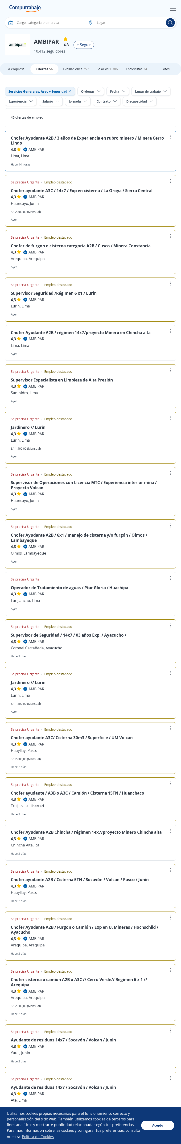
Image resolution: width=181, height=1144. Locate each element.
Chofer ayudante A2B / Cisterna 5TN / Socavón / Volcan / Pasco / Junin (80, 879)
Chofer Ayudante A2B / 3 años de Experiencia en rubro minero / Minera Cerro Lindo (87, 140)
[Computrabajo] (25, 8)
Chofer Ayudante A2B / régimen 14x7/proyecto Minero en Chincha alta (81, 332)
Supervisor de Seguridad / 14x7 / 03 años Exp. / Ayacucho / (68, 635)
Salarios (107, 69)
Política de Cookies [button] (38, 1136)
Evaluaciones (76, 69)
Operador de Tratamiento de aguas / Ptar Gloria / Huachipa (69, 587)
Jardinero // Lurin (28, 427)
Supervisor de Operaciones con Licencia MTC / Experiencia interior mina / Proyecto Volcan (84, 485)
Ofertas (44, 69)
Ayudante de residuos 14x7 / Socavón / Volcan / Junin (63, 1040)
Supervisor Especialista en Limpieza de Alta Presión (62, 380)
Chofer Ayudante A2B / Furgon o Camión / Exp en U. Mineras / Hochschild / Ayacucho (84, 929)
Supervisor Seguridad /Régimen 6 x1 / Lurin (54, 293)
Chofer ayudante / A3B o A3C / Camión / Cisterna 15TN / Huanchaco (77, 793)
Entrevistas (136, 69)
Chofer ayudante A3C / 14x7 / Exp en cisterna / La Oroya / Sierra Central (81, 190)
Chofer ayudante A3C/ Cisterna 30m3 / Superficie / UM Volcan (72, 737)
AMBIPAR (36, 149)
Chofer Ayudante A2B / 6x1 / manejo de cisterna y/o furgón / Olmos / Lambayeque (79, 537)
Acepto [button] (157, 1125)
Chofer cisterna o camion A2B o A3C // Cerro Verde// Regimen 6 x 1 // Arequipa (79, 982)
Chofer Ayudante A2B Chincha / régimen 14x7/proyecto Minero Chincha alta (86, 832)
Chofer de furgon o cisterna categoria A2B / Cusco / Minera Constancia (81, 246)
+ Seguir (84, 44)
